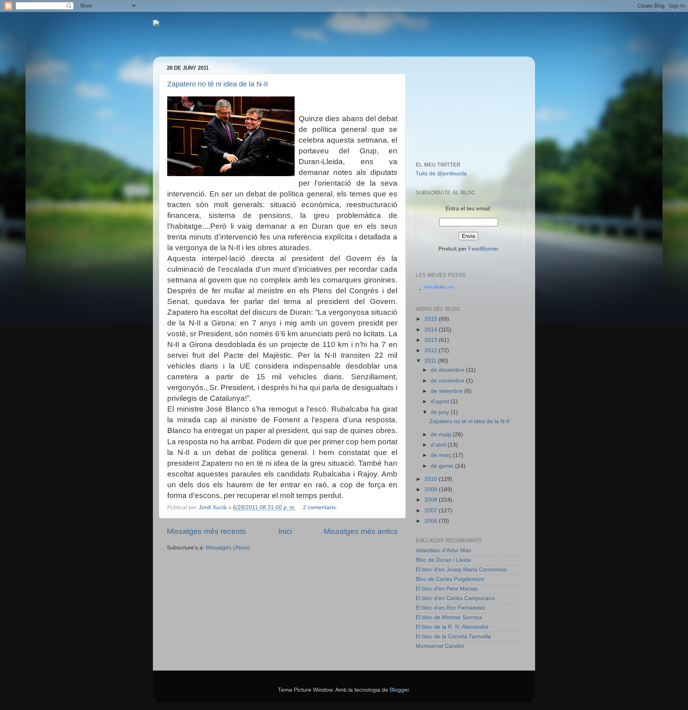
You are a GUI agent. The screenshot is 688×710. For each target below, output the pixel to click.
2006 (431, 521)
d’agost (441, 401)
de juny (441, 412)
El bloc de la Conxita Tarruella (453, 636)
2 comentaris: (321, 507)
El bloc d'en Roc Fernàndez (450, 608)
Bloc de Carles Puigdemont (450, 579)
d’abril (439, 445)
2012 (431, 350)
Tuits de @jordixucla (441, 174)
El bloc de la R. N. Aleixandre (452, 627)
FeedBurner (483, 249)
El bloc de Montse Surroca (449, 617)
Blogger (399, 690)
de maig (442, 434)
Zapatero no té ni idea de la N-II (217, 84)
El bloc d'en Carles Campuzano (455, 598)
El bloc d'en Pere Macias (447, 589)
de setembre (447, 391)
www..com (439, 286)
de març (442, 455)
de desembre (448, 370)
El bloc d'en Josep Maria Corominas (461, 570)
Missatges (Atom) (228, 548)
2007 (431, 511)
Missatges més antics (361, 531)
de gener (443, 466)
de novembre (448, 381)
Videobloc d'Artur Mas (443, 550)
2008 (431, 500)
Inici (285, 531)
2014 (431, 330)
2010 (431, 479)
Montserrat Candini (440, 646)
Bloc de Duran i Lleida (443, 560)
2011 (431, 361)
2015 (431, 319)
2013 (431, 340)
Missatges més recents (206, 531)
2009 (431, 489)
